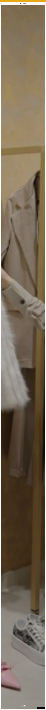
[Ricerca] (42, 3)
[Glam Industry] (23, 3)
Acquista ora (23, 705)
